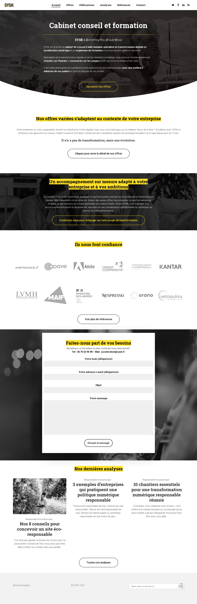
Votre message (98, 398)
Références (123, 5)
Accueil (55, 5)
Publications (86, 5)
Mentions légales (21, 585)
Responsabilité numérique (39, 519)
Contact (141, 5)
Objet (98, 385)
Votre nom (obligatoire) (98, 358)
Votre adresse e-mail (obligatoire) (98, 371)
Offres (70, 5)
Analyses (105, 5)
